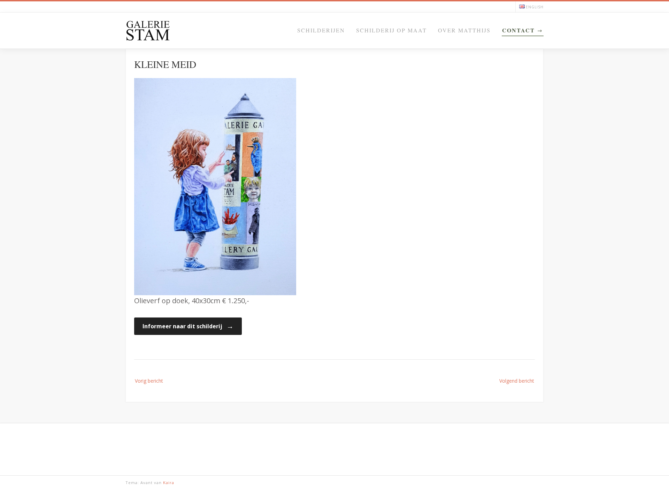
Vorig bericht (149, 380)
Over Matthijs (464, 30)
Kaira (168, 482)
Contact (518, 30)
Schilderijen (321, 30)
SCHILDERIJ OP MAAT (391, 30)
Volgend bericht (516, 380)
